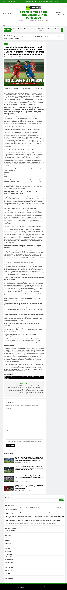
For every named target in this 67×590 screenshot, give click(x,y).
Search (7, 497)
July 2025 (8, 573)
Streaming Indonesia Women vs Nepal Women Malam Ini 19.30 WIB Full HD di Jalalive (23, 377)
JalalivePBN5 (8, 57)
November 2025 (9, 562)
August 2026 (9, 537)
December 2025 (9, 559)
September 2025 (9, 567)
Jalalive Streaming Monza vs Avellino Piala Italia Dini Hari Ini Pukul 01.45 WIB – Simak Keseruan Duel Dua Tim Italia (31, 523)
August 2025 (9, 570)
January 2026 (9, 556)
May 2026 (8, 546)
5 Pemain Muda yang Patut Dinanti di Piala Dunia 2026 (34, 14)
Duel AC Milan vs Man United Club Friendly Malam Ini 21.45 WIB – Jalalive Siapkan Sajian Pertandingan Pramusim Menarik (40, 1)
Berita (6, 43)
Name (7, 424)
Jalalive (31, 307)
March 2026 (8, 551)
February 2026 (9, 554)
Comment (8, 408)
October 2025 (9, 565)
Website (7, 436)
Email (7, 430)
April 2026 (8, 548)
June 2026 (8, 543)
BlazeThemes (21, 587)
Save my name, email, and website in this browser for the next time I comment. (24, 441)
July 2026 (8, 540)
